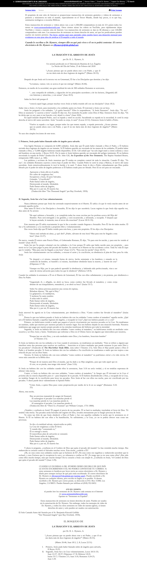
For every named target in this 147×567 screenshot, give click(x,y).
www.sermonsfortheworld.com (47, 27)
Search (131, 1)
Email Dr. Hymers (103, 1)
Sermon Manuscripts (24, 2)
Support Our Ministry (118, 1)
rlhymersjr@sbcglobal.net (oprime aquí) (68, 476)
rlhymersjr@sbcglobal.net (66, 45)
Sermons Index (30, 10)
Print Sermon (116, 10)
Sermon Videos (90, 1)
